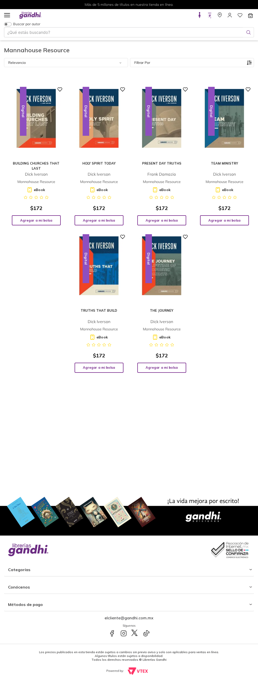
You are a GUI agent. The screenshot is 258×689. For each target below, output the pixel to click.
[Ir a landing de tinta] (200, 16)
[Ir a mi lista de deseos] (240, 16)
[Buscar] (248, 32)
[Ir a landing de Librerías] (220, 16)
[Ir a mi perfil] (230, 16)
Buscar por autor (26, 24)
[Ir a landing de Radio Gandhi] (210, 16)
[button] (7, 15)
